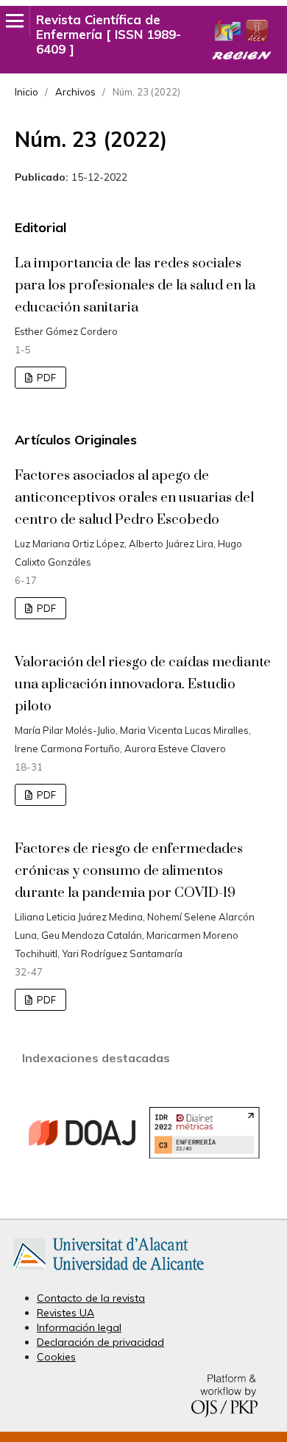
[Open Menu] (14, 20)
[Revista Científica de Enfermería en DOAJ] (82, 1184)
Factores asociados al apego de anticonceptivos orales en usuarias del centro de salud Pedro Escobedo (134, 497)
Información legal (79, 1327)
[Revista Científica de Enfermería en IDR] (204, 1155)
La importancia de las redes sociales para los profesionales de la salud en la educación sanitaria (135, 285)
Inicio (26, 92)
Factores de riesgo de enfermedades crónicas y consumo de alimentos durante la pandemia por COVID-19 (129, 870)
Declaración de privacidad (100, 1342)
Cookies (56, 1356)
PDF (45, 377)
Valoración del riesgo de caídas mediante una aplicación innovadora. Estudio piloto (143, 684)
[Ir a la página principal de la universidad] (108, 1273)
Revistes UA (65, 1312)
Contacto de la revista (91, 1298)
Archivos (75, 92)
